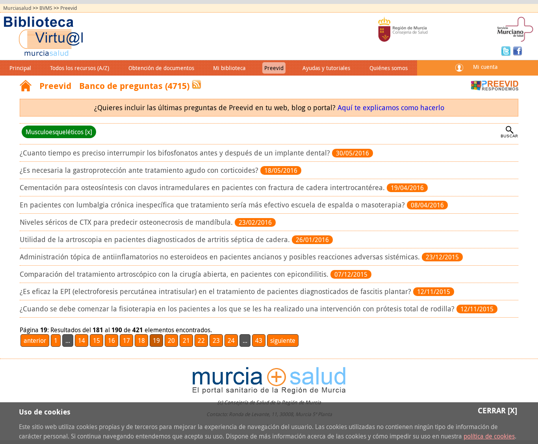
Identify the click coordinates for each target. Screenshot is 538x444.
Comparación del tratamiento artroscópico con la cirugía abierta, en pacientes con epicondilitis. (175, 274)
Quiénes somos (388, 68)
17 (126, 340)
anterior (35, 340)
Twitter (507, 50)
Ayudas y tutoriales (326, 68)
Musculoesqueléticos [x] (59, 132)
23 (216, 340)
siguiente (282, 340)
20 (171, 340)
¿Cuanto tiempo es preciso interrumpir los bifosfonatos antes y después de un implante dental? (176, 152)
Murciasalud (17, 8)
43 (258, 340)
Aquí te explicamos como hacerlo (391, 107)
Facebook (517, 50)
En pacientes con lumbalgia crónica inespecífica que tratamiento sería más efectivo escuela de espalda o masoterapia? (213, 204)
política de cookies (489, 436)
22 (201, 340)
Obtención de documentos (161, 68)
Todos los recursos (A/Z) (79, 68)
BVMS (45, 8)
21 (186, 340)
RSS (196, 84)
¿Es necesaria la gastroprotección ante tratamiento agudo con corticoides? (140, 170)
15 (96, 340)
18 (141, 340)
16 (111, 340)
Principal (20, 68)
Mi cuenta (485, 66)
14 (81, 340)
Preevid (68, 8)
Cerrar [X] (497, 410)
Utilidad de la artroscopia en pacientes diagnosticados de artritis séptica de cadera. (156, 239)
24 (231, 340)
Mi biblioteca (229, 68)
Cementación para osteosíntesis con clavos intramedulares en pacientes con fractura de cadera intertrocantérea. (203, 187)
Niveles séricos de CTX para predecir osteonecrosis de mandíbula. (127, 222)
